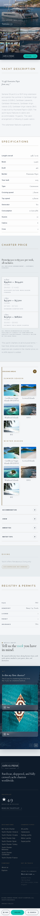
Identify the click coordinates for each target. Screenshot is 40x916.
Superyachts (26, 841)
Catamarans (25, 832)
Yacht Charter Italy (8, 838)
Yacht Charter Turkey (9, 844)
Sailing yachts (26, 835)
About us (5, 867)
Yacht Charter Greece (10, 832)
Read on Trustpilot (12, 808)
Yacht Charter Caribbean (7, 854)
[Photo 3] (30, 33)
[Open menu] (35, 5)
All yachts (24, 829)
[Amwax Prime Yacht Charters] (11, 4)
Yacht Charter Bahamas (7, 848)
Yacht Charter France (9, 858)
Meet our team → (28, 874)
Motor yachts (26, 838)
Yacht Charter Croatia (10, 835)
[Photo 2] (10, 33)
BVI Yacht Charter (8, 829)
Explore (4, 870)
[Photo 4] (10, 46)
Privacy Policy (8, 903)
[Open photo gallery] (20, 13)
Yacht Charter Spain (9, 841)
